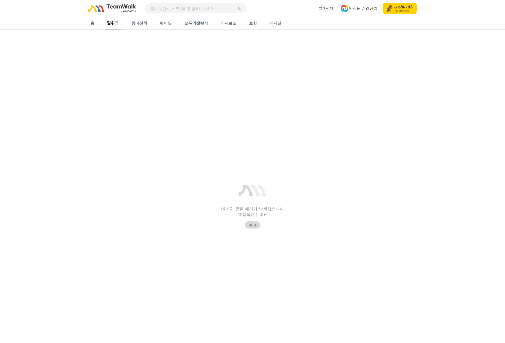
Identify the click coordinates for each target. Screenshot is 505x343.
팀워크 (113, 22)
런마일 (166, 23)
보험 (253, 23)
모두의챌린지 (196, 23)
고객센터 (326, 8)
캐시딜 (275, 23)
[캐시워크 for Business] (400, 8)
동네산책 (139, 23)
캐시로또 (228, 23)
